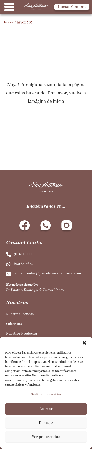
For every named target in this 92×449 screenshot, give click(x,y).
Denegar (46, 423)
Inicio (8, 22)
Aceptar (46, 409)
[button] (84, 342)
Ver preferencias (46, 437)
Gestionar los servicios (46, 394)
